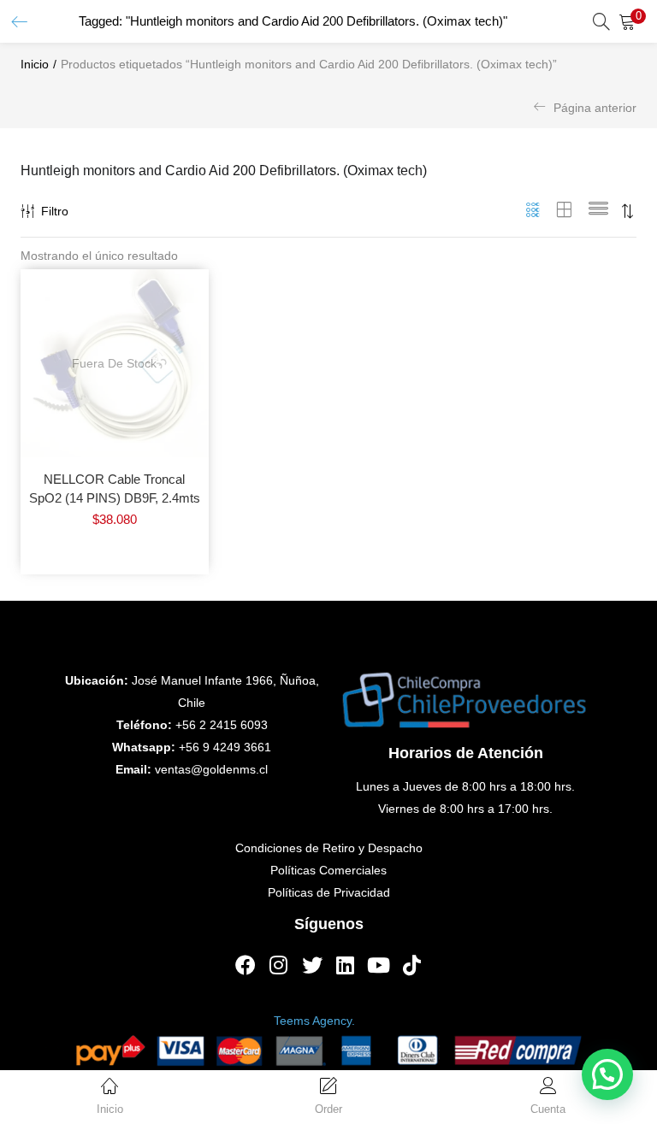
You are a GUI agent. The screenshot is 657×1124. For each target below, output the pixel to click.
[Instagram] (279, 965)
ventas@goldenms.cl (211, 769)
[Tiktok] (412, 965)
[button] (631, 21)
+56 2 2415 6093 (221, 725)
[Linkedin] (345, 965)
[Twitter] (312, 965)
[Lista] (598, 211)
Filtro (54, 211)
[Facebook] (245, 965)
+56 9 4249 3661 (225, 747)
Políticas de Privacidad (329, 892)
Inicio (35, 64)
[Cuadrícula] (533, 211)
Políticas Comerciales (328, 870)
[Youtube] (379, 965)
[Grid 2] (564, 211)
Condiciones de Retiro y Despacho (329, 848)
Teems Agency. (314, 1020)
